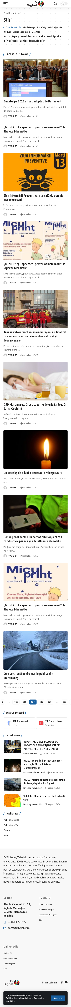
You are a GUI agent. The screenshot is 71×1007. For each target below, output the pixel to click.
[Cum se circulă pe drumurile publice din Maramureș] (35, 650)
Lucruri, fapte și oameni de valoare (21, 36)
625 (16, 702)
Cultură (7, 32)
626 (24, 702)
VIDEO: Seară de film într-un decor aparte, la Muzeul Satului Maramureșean (42, 764)
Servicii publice (54, 36)
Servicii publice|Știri (29, 41)
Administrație (29, 27)
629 (50, 702)
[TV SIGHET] (35, 3)
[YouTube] (66, 982)
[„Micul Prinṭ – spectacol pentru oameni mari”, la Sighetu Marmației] (35, 240)
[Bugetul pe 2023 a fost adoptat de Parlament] (35, 78)
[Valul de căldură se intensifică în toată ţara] (12, 800)
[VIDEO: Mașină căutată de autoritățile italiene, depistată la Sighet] (12, 784)
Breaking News (55, 27)
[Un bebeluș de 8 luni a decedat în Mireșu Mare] (35, 449)
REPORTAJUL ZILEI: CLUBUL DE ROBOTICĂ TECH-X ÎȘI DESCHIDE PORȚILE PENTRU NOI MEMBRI (41, 745)
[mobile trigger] (6, 3)
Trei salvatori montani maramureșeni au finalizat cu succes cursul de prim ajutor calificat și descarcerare (35, 336)
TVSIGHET (13, 116)
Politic (42, 36)
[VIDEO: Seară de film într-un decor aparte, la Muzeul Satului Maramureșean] (12, 765)
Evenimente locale (21, 32)
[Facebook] (19, 723)
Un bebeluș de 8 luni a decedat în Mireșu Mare (32, 473)
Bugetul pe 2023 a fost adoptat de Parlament (32, 101)
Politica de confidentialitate (19, 998)
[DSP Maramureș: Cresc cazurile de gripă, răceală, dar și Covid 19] (35, 381)
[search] (55, 3)
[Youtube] (52, 723)
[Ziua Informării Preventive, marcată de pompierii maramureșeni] (35, 172)
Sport (42, 41)
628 (41, 702)
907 (64, 702)
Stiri (43, 772)
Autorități (41, 27)
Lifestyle (36, 32)
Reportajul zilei (30, 753)
